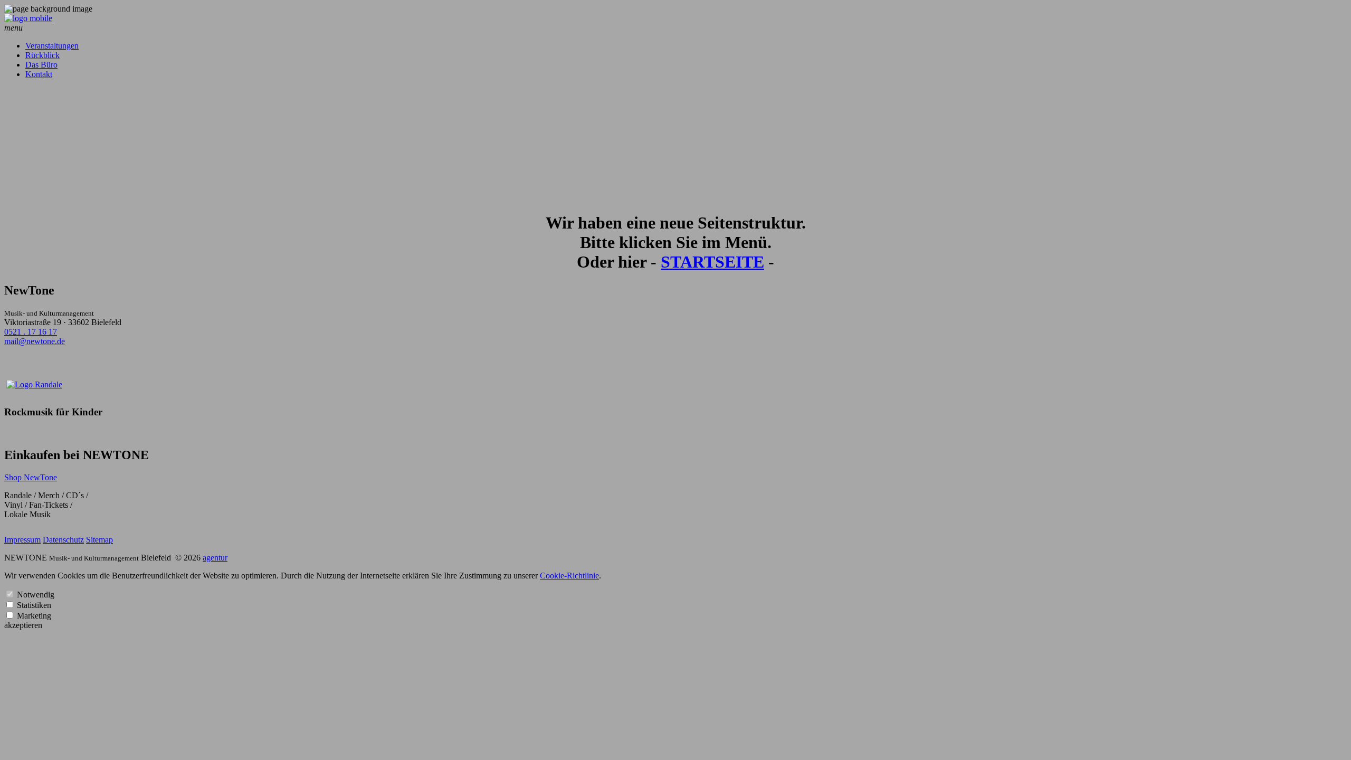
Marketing (34, 615)
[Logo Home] (28, 18)
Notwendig (35, 594)
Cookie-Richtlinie (569, 575)
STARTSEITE (712, 261)
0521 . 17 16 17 (30, 331)
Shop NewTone (30, 477)
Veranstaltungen (52, 45)
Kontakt (38, 74)
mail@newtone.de (34, 341)
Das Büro (41, 64)
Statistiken (34, 605)
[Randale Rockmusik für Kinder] (34, 384)
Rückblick (42, 55)
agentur (215, 557)
